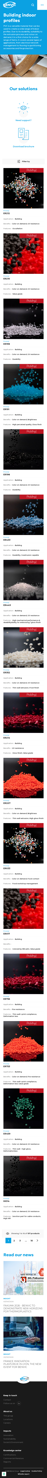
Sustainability (9, 1439)
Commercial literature (13, 1458)
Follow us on (9, 1403)
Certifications (9, 1455)
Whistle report (23, 1474)
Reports (7, 1462)
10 (32, 1240)
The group (8, 1416)
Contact (7, 1400)
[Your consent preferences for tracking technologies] (4, 1474)
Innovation (8, 1435)
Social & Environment (13, 1442)
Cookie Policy (36, 1471)
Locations (8, 1419)
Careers (7, 1423)
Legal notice (25, 1471)
